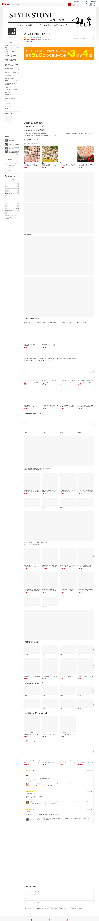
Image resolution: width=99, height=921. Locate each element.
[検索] (69, 8)
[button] (94, 5)
